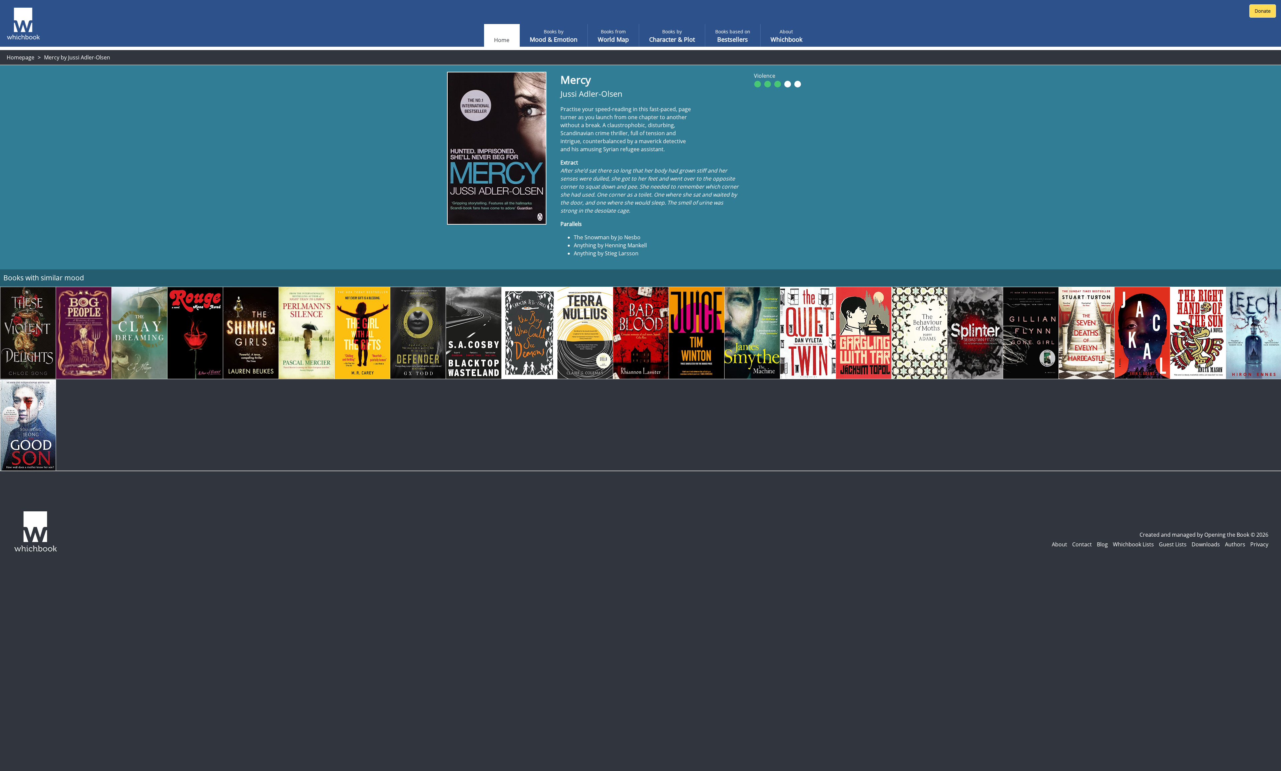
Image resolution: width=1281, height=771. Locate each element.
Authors (1235, 544)
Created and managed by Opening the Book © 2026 (1204, 534)
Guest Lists (1173, 544)
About (1059, 544)
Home (501, 40)
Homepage (20, 57)
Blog (1102, 544)
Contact (1082, 544)
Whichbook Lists (1133, 544)
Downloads (1206, 544)
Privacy (1259, 544)
